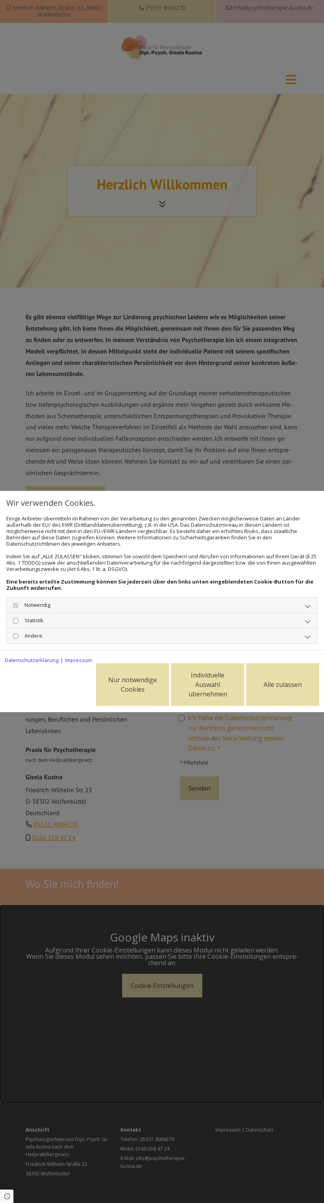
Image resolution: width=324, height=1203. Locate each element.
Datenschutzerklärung (31, 660)
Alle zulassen (283, 684)
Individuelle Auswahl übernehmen (207, 684)
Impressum (78, 660)
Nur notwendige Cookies (132, 684)
